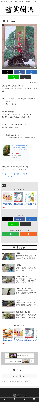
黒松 (5, 185)
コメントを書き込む (19, 376)
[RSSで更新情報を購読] (28, 234)
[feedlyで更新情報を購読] (10, 234)
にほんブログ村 (7, 176)
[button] (25, 77)
